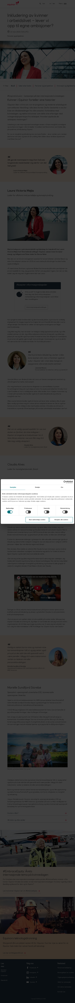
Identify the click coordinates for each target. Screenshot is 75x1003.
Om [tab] (62, 487)
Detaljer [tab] (37, 487)
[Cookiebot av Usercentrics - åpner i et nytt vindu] (65, 482)
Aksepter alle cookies (61, 519)
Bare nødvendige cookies (37, 519)
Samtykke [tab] (13, 487)
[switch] (28, 511)
